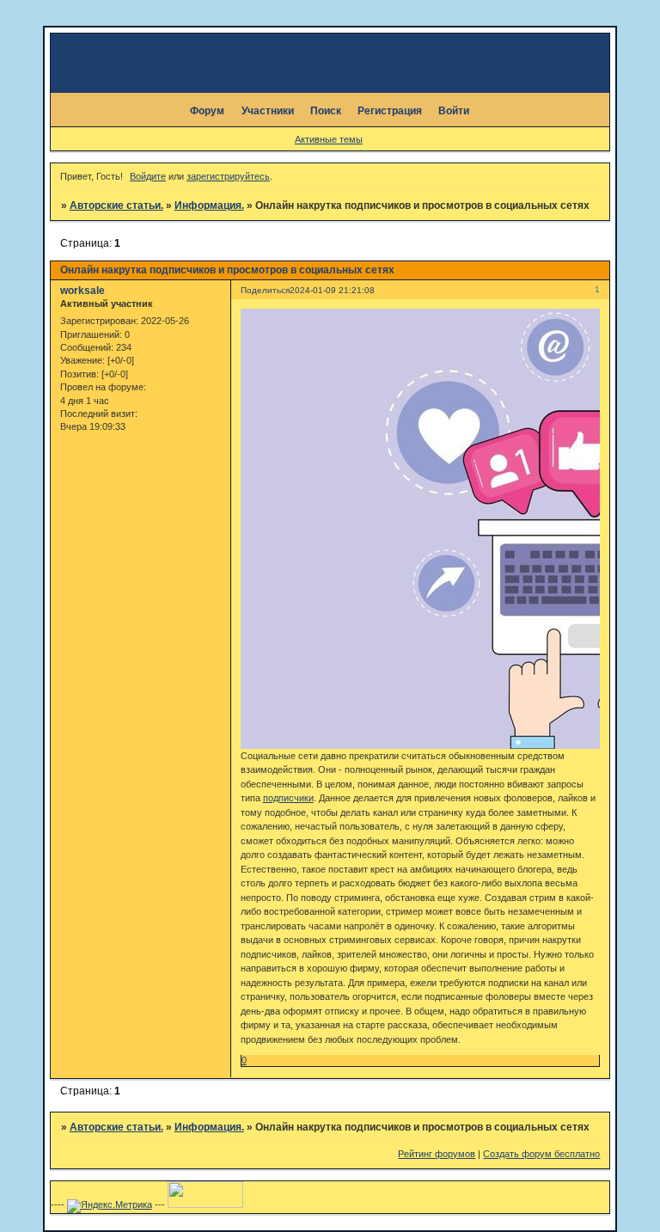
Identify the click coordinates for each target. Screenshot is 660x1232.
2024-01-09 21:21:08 (332, 290)
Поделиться (265, 290)
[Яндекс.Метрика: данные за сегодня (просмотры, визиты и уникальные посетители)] (109, 1206)
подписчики (288, 798)
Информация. (209, 205)
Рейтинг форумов (436, 1154)
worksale (82, 291)
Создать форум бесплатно (541, 1154)
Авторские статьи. (116, 205)
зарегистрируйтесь (228, 176)
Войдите (148, 176)
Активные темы (329, 139)
